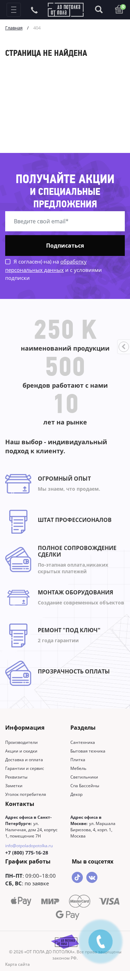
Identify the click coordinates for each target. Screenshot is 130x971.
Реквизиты (16, 777)
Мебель (78, 768)
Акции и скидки (21, 751)
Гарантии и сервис (24, 768)
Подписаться (65, 245)
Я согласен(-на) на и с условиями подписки (53, 269)
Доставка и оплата (24, 760)
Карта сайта (17, 964)
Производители (21, 742)
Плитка (77, 760)
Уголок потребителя (25, 794)
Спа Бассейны (84, 786)
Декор (76, 794)
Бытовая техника (87, 751)
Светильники (84, 777)
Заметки (14, 786)
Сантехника (82, 742)
